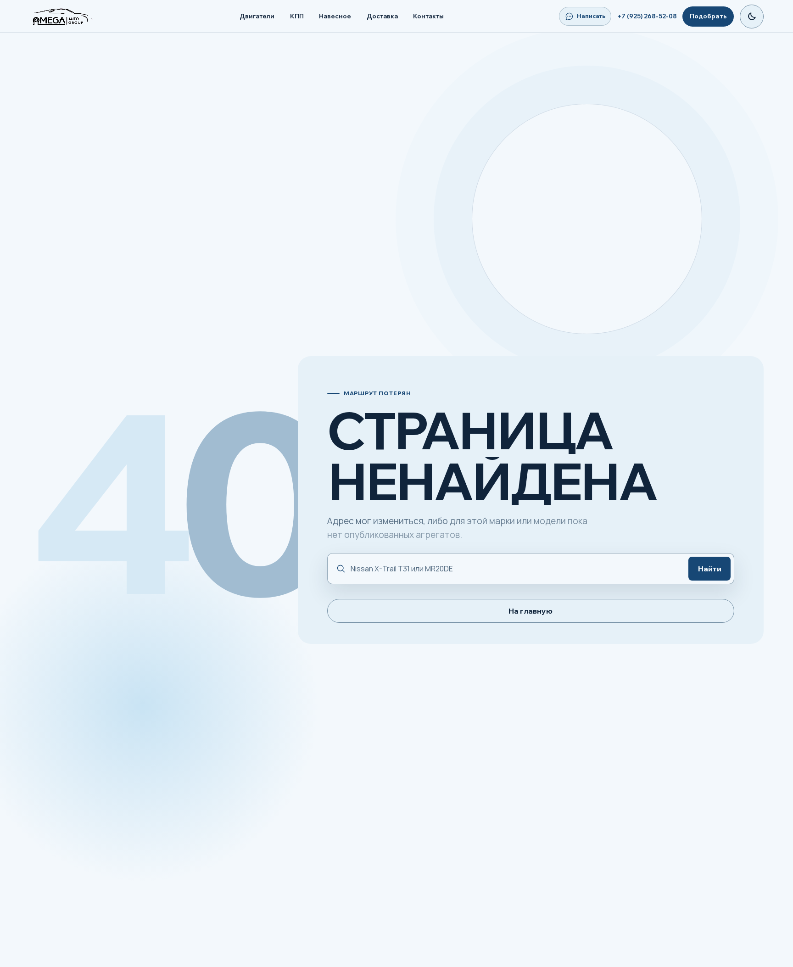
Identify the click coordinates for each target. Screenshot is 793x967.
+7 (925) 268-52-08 (647, 16)
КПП (297, 16)
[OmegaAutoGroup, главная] (73, 17)
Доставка (382, 16)
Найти (709, 568)
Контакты (428, 16)
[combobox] (515, 569)
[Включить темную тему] (752, 16)
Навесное (335, 16)
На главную (530, 610)
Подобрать (708, 16)
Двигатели (257, 16)
